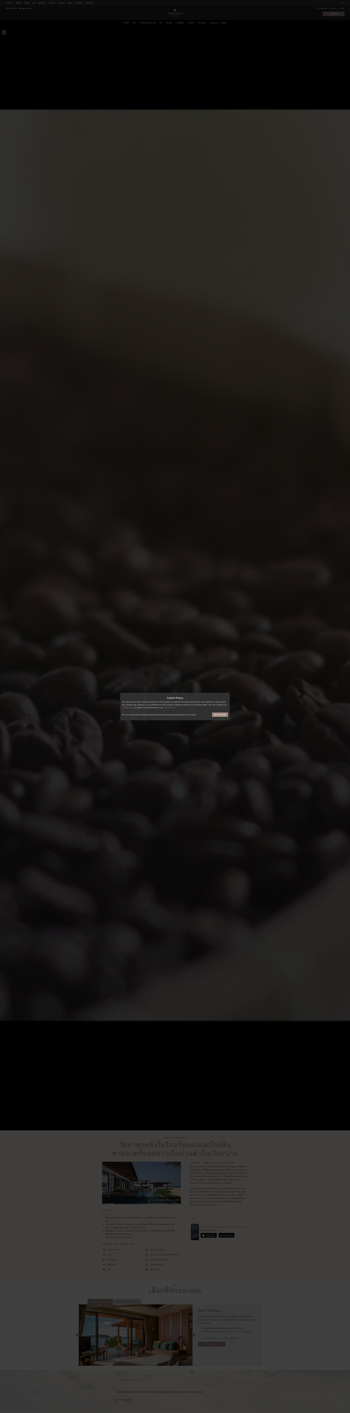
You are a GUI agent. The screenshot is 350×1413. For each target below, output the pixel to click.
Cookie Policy (170, 707)
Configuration (128, 707)
